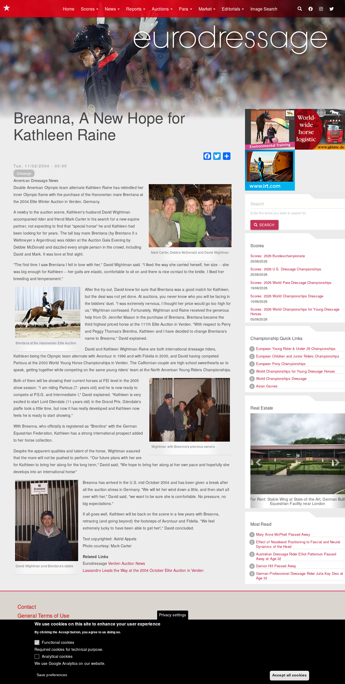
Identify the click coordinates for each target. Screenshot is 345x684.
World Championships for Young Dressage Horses (295, 371)
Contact (27, 606)
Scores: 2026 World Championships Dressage (286, 295)
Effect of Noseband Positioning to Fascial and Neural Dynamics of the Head (298, 544)
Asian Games (267, 386)
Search (266, 224)
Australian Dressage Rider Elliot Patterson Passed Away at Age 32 (296, 556)
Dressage (24, 173)
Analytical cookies (57, 656)
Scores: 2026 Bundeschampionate (277, 255)
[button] (257, 460)
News (111, 9)
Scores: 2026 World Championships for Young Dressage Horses (294, 311)
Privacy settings (172, 614)
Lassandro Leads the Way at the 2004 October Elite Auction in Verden (143, 570)
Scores (88, 9)
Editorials (231, 9)
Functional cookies (58, 642)
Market (206, 9)
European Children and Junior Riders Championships (297, 356)
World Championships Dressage (281, 378)
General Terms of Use (43, 615)
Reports (134, 9)
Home (68, 9)
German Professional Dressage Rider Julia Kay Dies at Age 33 (299, 575)
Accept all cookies (289, 675)
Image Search (263, 9)
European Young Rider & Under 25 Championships (296, 348)
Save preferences (52, 675)
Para (184, 9)
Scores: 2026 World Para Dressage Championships (291, 282)
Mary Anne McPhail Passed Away (283, 534)
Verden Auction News (126, 563)
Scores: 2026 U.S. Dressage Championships (285, 268)
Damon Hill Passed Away (276, 565)
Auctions (161, 9)
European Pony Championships (281, 363)
